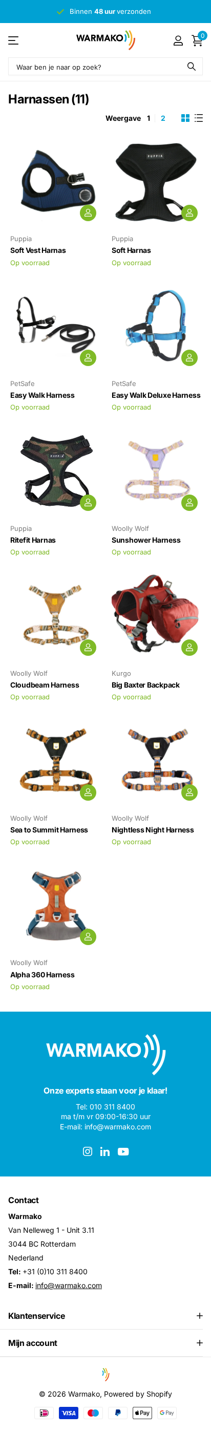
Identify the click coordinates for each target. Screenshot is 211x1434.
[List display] (199, 118)
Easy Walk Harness (42, 395)
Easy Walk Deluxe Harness (156, 395)
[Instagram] (87, 1151)
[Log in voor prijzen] (88, 213)
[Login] (178, 40)
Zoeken (191, 66)
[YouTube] (123, 1151)
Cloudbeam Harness (44, 684)
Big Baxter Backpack (146, 684)
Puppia (21, 238)
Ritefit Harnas (33, 540)
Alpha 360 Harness (42, 974)
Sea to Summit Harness (49, 829)
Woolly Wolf (130, 528)
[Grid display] (185, 118)
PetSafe (22, 383)
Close (105, 1315)
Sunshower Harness (146, 540)
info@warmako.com (68, 1285)
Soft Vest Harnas (38, 250)
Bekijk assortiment (14, 40)
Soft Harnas (131, 250)
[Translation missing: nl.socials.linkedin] (105, 1151)
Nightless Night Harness (153, 829)
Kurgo (121, 673)
